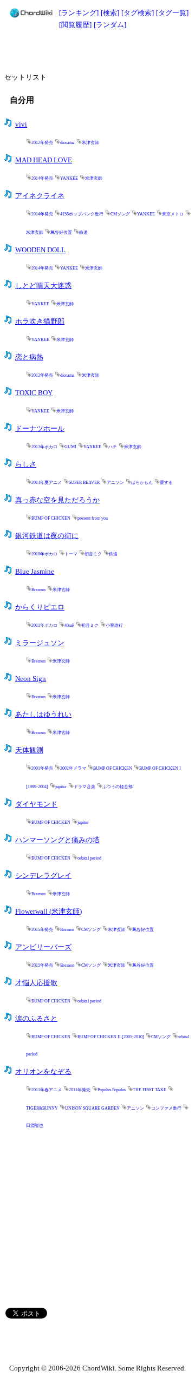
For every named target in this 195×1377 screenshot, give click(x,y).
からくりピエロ (39, 607)
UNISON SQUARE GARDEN (92, 1108)
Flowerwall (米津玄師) (48, 911)
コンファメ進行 (166, 1108)
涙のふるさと (36, 1018)
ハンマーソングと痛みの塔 (57, 840)
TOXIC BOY (34, 393)
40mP (69, 625)
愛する (166, 482)
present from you (92, 518)
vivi (21, 124)
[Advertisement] (97, 49)
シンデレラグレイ (43, 876)
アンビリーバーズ (43, 947)
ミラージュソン (39, 643)
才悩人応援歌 (36, 983)
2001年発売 (42, 768)
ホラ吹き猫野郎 (39, 321)
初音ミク (93, 554)
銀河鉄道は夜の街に (47, 536)
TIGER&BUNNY (42, 1108)
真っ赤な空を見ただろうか (57, 500)
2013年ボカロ (44, 446)
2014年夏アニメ (46, 482)
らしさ (25, 464)
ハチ (112, 446)
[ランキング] (79, 13)
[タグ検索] (137, 13)
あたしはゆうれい (43, 714)
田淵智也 (34, 1125)
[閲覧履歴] (75, 25)
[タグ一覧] (172, 13)
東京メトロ (173, 214)
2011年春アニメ (46, 1089)
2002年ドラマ (73, 768)
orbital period (89, 858)
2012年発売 (42, 142)
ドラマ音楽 (84, 786)
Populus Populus (112, 1089)
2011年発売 (79, 1089)
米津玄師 (90, 142)
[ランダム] (110, 25)
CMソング (120, 214)
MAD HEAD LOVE (43, 160)
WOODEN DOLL (40, 250)
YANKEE (69, 178)
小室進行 (114, 625)
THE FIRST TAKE (149, 1089)
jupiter (61, 786)
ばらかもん (142, 482)
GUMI (70, 446)
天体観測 (29, 750)
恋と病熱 (29, 357)
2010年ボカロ (44, 554)
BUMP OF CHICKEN (50, 518)
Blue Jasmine (34, 571)
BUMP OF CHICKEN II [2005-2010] (110, 1036)
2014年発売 (42, 178)
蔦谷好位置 (61, 232)
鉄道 (83, 232)
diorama (67, 142)
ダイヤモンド (36, 804)
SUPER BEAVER (84, 482)
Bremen (38, 589)
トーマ (70, 554)
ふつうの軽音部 (117, 786)
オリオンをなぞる (43, 1072)
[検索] (110, 13)
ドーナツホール (39, 428)
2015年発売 (42, 929)
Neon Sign (30, 679)
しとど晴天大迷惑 (43, 286)
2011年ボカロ (44, 625)
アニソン (115, 482)
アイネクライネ (39, 196)
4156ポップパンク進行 (81, 214)
